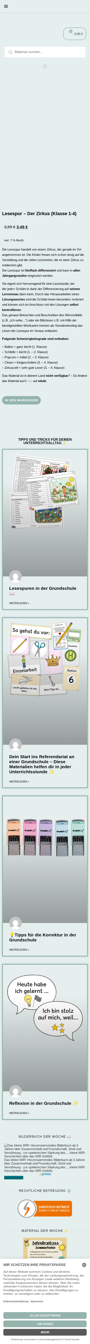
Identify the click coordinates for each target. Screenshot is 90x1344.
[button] (45, 66)
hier (29, 381)
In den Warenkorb (21, 400)
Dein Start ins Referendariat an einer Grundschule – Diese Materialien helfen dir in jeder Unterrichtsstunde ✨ (41, 764)
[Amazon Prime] (45, 1174)
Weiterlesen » (19, 603)
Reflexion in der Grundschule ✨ (43, 1103)
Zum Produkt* (13, 1177)
